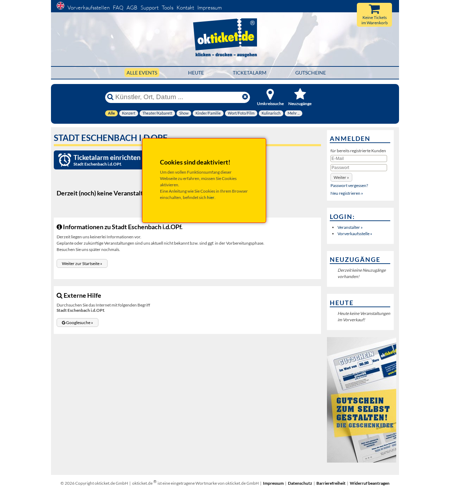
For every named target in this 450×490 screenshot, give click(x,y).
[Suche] (110, 97)
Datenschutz (300, 483)
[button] (82, 263)
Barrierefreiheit (331, 483)
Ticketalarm (249, 73)
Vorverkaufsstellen (89, 7)
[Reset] (245, 97)
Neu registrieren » (346, 193)
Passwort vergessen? (349, 185)
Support (150, 7)
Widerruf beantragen (370, 483)
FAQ (118, 7)
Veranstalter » (350, 227)
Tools (167, 7)
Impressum (209, 7)
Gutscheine (310, 73)
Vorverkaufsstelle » (355, 233)
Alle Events (142, 73)
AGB (132, 7)
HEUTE (196, 73)
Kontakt (185, 7)
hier (210, 197)
